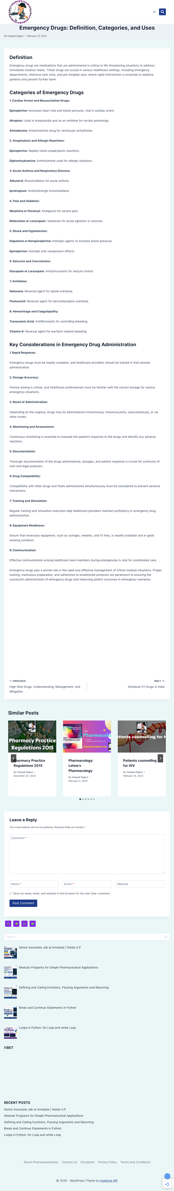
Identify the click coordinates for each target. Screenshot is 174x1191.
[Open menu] (154, 11)
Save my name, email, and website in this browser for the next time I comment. (62, 893)
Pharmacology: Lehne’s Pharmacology (80, 765)
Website (122, 884)
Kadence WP (109, 1180)
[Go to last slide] (13, 758)
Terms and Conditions (135, 1162)
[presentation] (32, 736)
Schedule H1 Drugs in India (146, 684)
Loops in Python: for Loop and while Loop (32, 1135)
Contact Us (69, 1162)
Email (69, 884)
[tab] (80, 799)
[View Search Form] (162, 11)
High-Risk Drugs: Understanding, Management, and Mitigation (45, 686)
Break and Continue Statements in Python (32, 1128)
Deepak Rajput (15, 36)
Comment (19, 838)
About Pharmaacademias (41, 1162)
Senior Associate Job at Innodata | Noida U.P (35, 1109)
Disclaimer (88, 1162)
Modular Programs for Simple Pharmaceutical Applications (43, 1115)
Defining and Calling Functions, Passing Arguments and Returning (49, 1122)
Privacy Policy (107, 1162)
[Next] (160, 758)
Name (16, 884)
